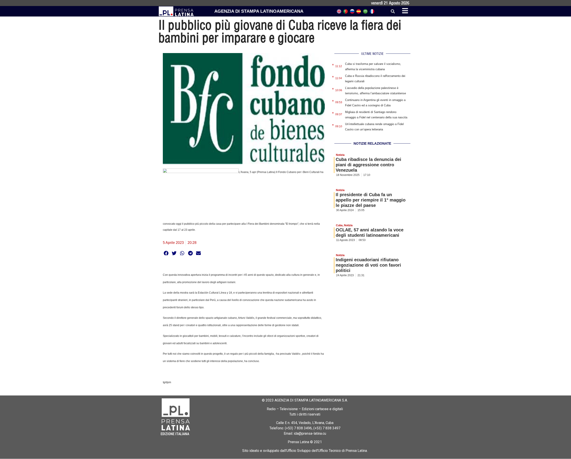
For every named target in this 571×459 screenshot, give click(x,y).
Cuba (339, 225)
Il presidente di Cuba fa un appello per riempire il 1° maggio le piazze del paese (370, 200)
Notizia (340, 154)
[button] (392, 11)
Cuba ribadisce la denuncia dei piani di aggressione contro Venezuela (368, 165)
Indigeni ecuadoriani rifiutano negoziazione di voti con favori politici (368, 265)
